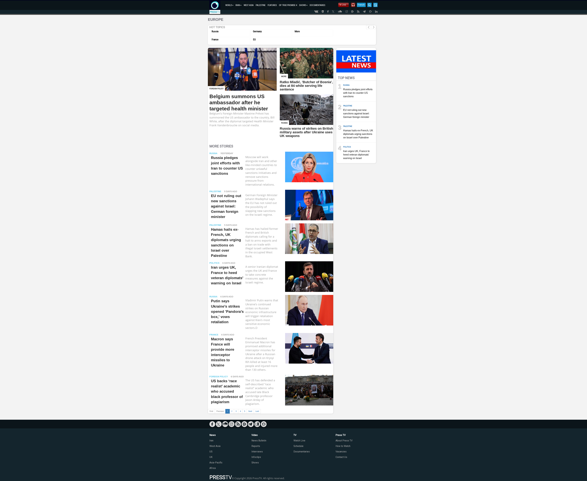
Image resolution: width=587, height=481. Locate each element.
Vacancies (341, 451)
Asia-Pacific (215, 462)
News (212, 435)
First (211, 411)
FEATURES (272, 5)
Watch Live (299, 440)
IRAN (238, 5)
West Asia (214, 446)
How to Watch (343, 446)
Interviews (257, 451)
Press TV (341, 435)
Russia (215, 31)
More (297, 31)
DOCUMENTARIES (317, 5)
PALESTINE (261, 5)
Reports (255, 446)
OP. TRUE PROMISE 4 (288, 5)
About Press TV (344, 440)
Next (250, 411)
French (361, 4)
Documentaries (302, 451)
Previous (220, 411)
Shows (255, 462)
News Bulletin (258, 440)
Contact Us (341, 457)
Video (254, 435)
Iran (211, 440)
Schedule (298, 446)
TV (295, 435)
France (215, 39)
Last (257, 411)
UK (210, 457)
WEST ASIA (249, 5)
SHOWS (302, 5)
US (210, 451)
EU (254, 39)
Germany (257, 31)
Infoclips (256, 457)
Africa (212, 468)
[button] (373, 27)
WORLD (228, 5)
